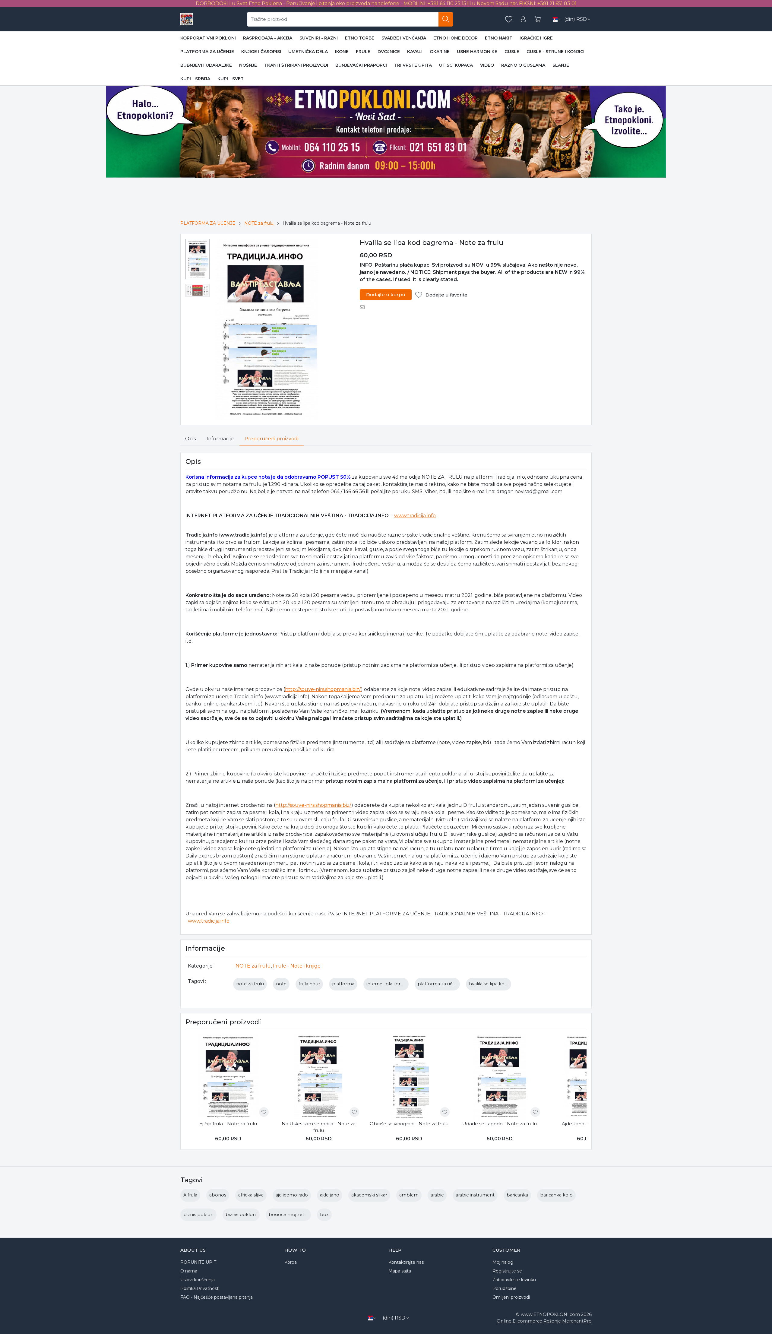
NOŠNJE (248, 65)
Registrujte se (507, 1271)
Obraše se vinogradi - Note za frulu (409, 1123)
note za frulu (250, 984)
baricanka (517, 1195)
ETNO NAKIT (498, 38)
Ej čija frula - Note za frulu (228, 1123)
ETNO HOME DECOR (455, 38)
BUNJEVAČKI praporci (361, 65)
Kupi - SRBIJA (195, 78)
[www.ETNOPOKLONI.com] (186, 19)
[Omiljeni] (509, 19)
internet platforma (387, 984)
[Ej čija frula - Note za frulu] (228, 1076)
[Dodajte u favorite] (263, 1112)
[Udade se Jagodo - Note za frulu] (500, 1076)
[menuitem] (197, 259)
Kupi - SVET (230, 78)
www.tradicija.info (415, 515)
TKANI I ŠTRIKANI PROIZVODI (296, 65)
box (324, 1214)
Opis (190, 439)
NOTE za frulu (259, 223)
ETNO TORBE (359, 38)
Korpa (290, 1262)
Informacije (220, 439)
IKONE (342, 51)
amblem (409, 1195)
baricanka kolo (556, 1195)
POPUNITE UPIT (198, 1262)
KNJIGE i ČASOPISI (261, 51)
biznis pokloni (241, 1214)
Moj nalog (502, 1262)
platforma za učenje (440, 984)
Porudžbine (504, 1288)
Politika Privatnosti (200, 1288)
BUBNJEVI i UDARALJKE (206, 65)
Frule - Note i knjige (297, 966)
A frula (190, 1195)
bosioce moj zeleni (289, 1214)
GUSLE (512, 51)
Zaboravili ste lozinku (514, 1279)
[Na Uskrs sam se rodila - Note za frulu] (319, 1076)
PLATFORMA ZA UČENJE (207, 51)
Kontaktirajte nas (406, 1262)
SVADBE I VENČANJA (403, 38)
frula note (309, 984)
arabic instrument (475, 1195)
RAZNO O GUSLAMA (523, 65)
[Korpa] (538, 19)
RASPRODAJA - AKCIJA (267, 38)
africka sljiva (251, 1195)
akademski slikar (369, 1195)
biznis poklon (198, 1214)
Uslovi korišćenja (197, 1279)
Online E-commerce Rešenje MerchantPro (544, 1321)
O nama (188, 1271)
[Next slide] (580, 1089)
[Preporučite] (364, 307)
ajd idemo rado (292, 1195)
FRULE (363, 51)
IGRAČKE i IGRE (536, 38)
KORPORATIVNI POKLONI (208, 38)
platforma (343, 984)
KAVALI (414, 51)
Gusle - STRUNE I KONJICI (555, 51)
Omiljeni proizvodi (511, 1297)
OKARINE (440, 51)
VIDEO (487, 65)
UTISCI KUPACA (456, 65)
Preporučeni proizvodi (272, 439)
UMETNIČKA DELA (308, 51)
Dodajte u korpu (385, 294)
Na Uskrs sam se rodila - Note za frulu (319, 1127)
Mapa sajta (399, 1271)
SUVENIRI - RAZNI (318, 38)
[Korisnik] (523, 19)
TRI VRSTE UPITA (413, 65)
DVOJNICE (389, 51)
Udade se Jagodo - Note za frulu (499, 1123)
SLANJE (560, 65)
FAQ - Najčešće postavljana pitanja (216, 1297)
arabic (437, 1195)
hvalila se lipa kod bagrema (499, 984)
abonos (217, 1195)
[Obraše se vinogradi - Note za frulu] (409, 1076)
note (281, 984)
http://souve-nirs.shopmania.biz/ (323, 689)
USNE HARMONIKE (477, 51)
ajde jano (329, 1195)
